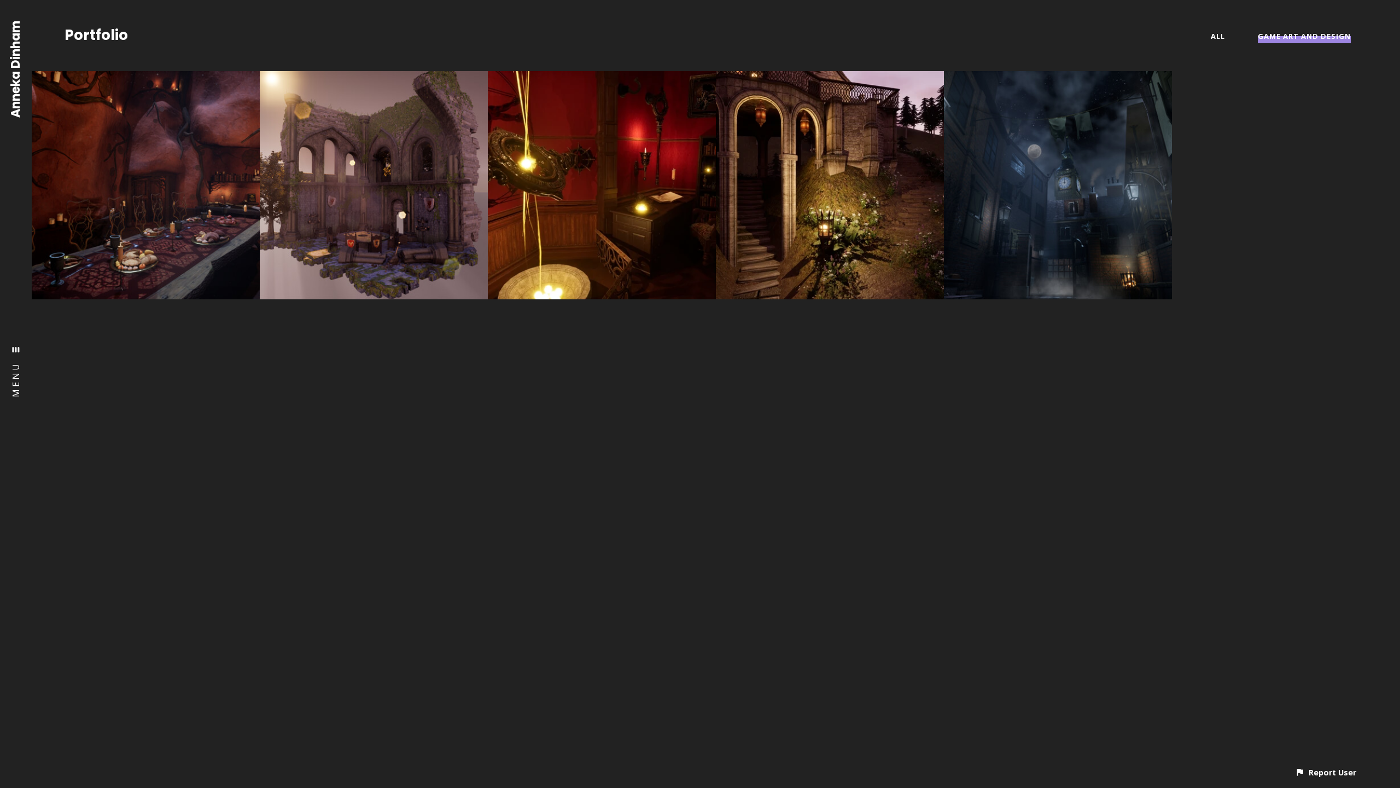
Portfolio (96, 35)
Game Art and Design (1304, 36)
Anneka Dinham (16, 69)
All (1218, 36)
